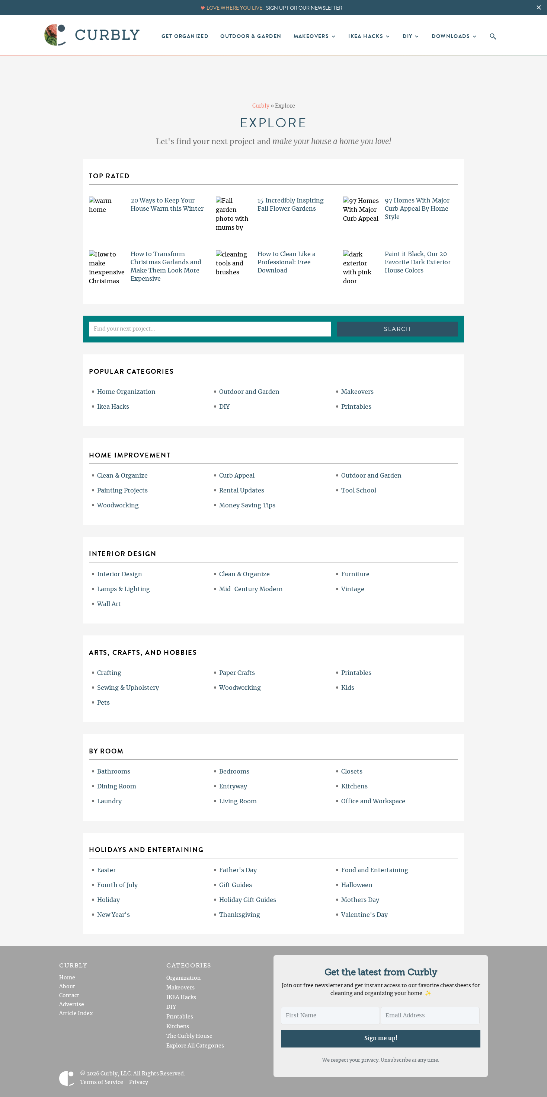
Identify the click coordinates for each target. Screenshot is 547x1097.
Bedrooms (234, 772)
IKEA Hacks (181, 997)
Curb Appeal (237, 476)
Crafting (109, 673)
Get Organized (184, 36)
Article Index (76, 1013)
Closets (351, 772)
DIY (224, 407)
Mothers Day (360, 900)
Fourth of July (117, 885)
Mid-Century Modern (251, 589)
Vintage (352, 589)
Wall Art (109, 604)
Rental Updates (241, 491)
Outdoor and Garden (249, 392)
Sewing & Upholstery (128, 688)
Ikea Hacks (113, 407)
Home (67, 977)
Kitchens (354, 787)
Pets (103, 703)
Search (397, 329)
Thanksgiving (239, 915)
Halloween (356, 885)
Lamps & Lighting (123, 589)
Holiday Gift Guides (247, 900)
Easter (106, 870)
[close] (539, 7)
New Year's (113, 915)
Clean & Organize (122, 476)
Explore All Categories (195, 1046)
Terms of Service (101, 1082)
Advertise (71, 1004)
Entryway (233, 787)
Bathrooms (113, 772)
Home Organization (126, 392)
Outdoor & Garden (250, 36)
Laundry (109, 801)
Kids (347, 688)
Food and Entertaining (374, 870)
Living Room (238, 801)
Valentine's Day (364, 915)
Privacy (138, 1082)
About (67, 986)
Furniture (355, 574)
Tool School (358, 491)
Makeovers (357, 392)
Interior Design (119, 574)
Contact (69, 995)
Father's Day (238, 870)
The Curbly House (189, 1036)
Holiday (108, 900)
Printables (356, 407)
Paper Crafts (237, 673)
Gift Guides (235, 885)
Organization (183, 978)
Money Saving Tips (247, 505)
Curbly (260, 106)
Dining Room (116, 787)
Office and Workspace (373, 801)
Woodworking (118, 505)
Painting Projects (122, 491)
